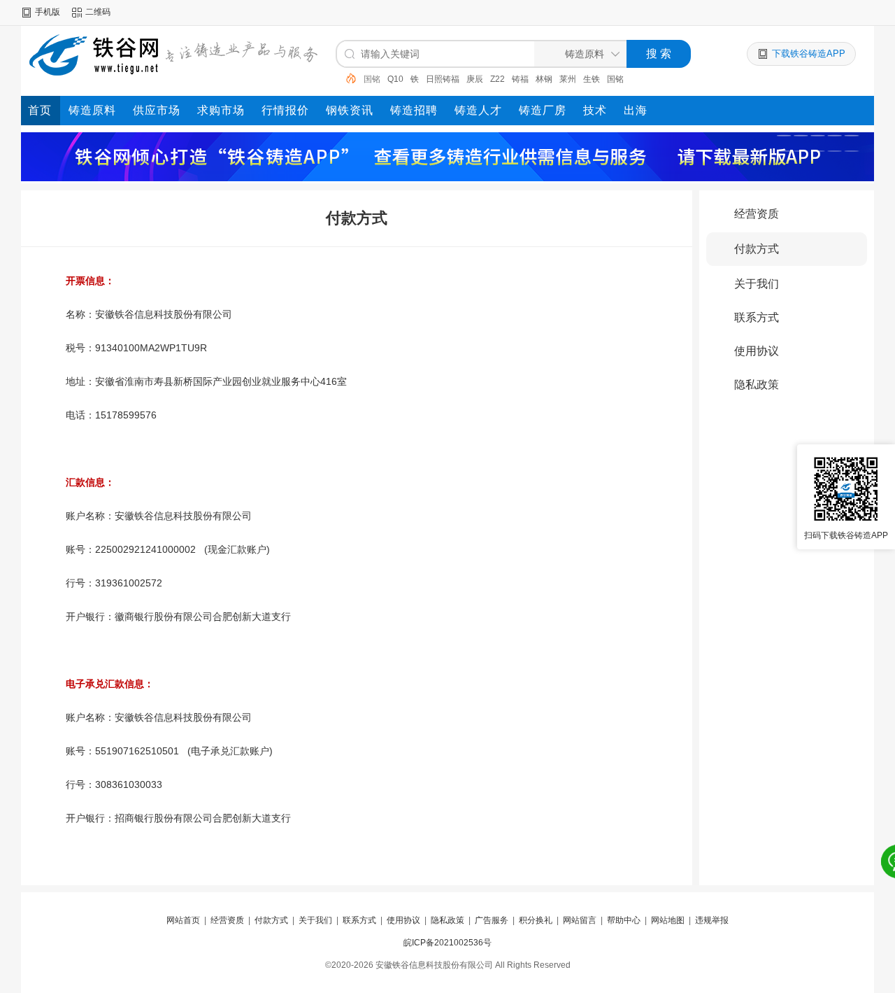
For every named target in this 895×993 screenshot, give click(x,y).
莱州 (544, 79)
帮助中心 (623, 920)
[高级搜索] (346, 78)
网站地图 (668, 920)
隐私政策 (756, 384)
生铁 (567, 79)
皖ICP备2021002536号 (447, 943)
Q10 (372, 79)
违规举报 (712, 920)
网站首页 (183, 920)
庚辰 (451, 79)
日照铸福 (419, 79)
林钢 (520, 79)
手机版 (47, 12)
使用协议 (756, 351)
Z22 (473, 79)
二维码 (97, 12)
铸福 (496, 79)
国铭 (591, 79)
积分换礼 (535, 920)
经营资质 (756, 214)
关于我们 (756, 284)
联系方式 (756, 317)
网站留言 (579, 920)
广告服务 (491, 920)
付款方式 (756, 249)
